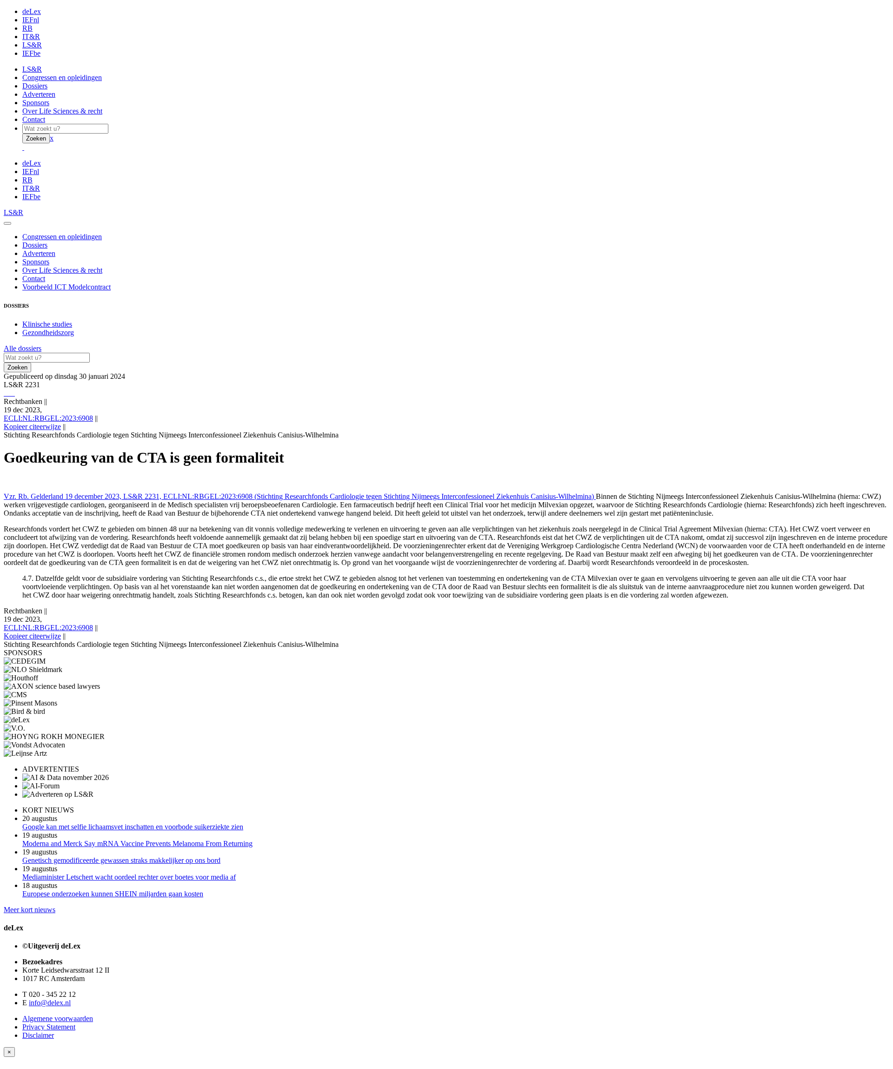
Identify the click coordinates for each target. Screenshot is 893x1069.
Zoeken (36, 138)
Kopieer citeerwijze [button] (32, 426)
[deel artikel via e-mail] (6, 393)
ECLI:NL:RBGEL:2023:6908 (48, 418)
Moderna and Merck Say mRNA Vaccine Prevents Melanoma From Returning (137, 843)
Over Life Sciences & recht (62, 111)
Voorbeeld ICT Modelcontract (66, 287)
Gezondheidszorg (48, 332)
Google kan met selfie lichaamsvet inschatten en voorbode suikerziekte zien (132, 827)
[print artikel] (5, 393)
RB (27, 28)
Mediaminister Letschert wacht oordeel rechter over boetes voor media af (129, 877)
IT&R (31, 36)
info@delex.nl (50, 1003)
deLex (31, 11)
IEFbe (31, 53)
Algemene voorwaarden (57, 1018)
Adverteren (38, 94)
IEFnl (30, 20)
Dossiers (34, 86)
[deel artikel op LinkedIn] (12, 393)
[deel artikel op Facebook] (8, 393)
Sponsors (35, 103)
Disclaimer (38, 1035)
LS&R (32, 45)
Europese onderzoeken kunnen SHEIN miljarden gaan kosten (112, 894)
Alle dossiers (22, 348)
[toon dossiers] (14, 393)
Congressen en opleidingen (62, 77)
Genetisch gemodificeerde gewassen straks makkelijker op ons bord (121, 860)
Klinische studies (47, 324)
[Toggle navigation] (7, 223)
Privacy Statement (48, 1027)
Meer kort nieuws (29, 910)
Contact (33, 119)
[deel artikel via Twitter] (10, 393)
